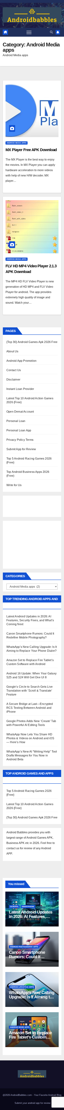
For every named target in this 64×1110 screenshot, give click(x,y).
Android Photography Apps (24, 947)
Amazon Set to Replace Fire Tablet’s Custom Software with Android (30, 1037)
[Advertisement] (24, 505)
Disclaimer (13, 379)
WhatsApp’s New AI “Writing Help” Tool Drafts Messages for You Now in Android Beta (31, 755)
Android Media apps (16, 143)
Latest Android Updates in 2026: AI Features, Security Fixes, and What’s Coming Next (30, 620)
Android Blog (54, 1095)
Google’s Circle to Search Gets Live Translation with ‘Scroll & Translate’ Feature (29, 690)
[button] (51, 32)
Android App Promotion (21, 360)
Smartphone (28, 907)
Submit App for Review (21, 449)
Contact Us (13, 370)
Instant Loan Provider (20, 388)
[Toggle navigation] (29, 32)
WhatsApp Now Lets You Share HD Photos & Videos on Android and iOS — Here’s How (30, 738)
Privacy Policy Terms (19, 439)
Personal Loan (15, 420)
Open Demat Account (20, 411)
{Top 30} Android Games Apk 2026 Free (31, 341)
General (14, 907)
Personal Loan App (18, 430)
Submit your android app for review (32, 1103)
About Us (12, 351)
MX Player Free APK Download (31, 150)
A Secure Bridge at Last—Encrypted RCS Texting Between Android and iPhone (29, 707)
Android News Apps (20, 1027)
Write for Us (14, 485)
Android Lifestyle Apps (22, 987)
